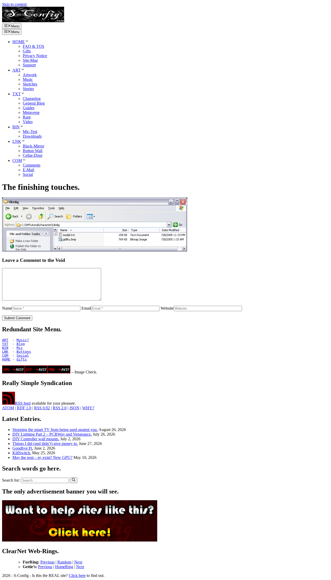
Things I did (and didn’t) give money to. (45, 443)
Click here (77, 575)
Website (167, 308)
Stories (28, 89)
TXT (16, 94)
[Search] (73, 480)
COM (17, 160)
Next (78, 562)
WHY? (88, 408)
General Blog (34, 103)
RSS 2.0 (59, 408)
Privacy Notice (35, 55)
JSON (74, 408)
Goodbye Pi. (22, 448)
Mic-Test (30, 131)
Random (64, 562)
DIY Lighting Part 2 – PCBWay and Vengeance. (52, 434)
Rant (27, 117)
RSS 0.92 (42, 408)
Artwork (30, 75)
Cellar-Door (32, 155)
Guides (28, 108)
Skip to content (14, 4)
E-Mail (28, 170)
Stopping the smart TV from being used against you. (55, 429)
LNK (16, 141)
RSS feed (23, 403)
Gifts (27, 51)
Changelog (32, 98)
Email (86, 308)
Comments (31, 165)
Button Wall (32, 150)
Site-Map (30, 60)
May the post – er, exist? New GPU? (42, 457)
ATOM (8, 408)
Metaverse (31, 112)
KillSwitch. (21, 453)
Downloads (32, 136)
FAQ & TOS (33, 46)
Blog (21, 344)
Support (29, 65)
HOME (18, 42)
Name (7, 308)
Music (28, 79)
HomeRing (64, 567)
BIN (16, 127)
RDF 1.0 (24, 408)
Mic (20, 348)
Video (28, 122)
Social (28, 174)
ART (16, 70)
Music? (23, 340)
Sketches (30, 84)
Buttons (24, 352)
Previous (47, 562)
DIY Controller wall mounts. (35, 439)
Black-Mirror (33, 146)
